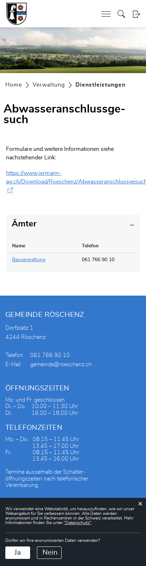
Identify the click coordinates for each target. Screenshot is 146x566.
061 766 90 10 (98, 259)
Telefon (90, 245)
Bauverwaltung (28, 259)
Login (136, 14)
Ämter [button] (24, 224)
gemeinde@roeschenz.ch (61, 364)
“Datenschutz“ (77, 523)
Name (18, 245)
